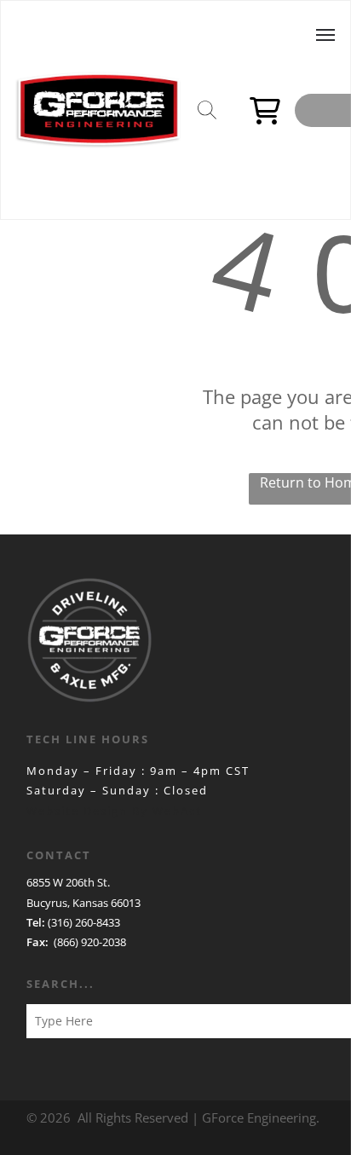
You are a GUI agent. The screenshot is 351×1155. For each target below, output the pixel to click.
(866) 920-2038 (90, 942)
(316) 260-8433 (84, 922)
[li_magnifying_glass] (207, 120)
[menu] (325, 35)
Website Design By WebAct (114, 810)
